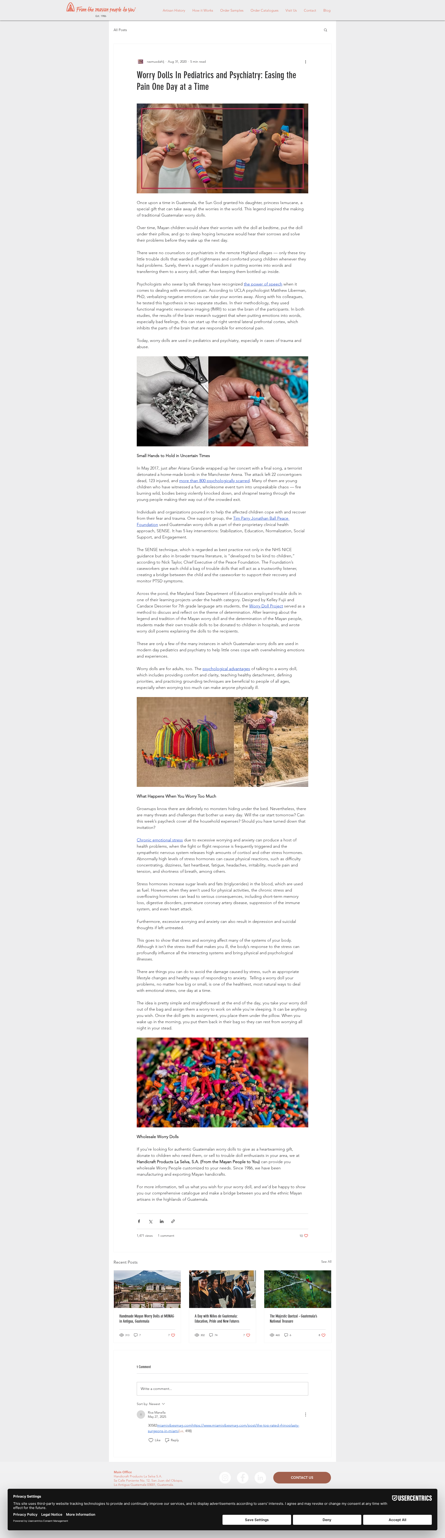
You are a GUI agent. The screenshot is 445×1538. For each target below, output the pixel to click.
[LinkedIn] (260, 1477)
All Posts (120, 30)
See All (326, 1261)
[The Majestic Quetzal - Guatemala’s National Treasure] (297, 1289)
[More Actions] (305, 1414)
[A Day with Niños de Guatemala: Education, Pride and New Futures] (222, 1289)
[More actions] (305, 61)
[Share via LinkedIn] (161, 1221)
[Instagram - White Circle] (225, 1477)
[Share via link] (173, 1221)
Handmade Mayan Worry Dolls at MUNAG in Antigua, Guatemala (146, 1319)
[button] (325, 30)
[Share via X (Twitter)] (150, 1221)
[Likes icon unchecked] (151, 1440)
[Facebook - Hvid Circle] (242, 1477)
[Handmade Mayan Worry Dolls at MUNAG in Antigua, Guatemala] (147, 1289)
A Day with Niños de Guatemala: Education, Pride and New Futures (217, 1319)
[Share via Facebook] (139, 1221)
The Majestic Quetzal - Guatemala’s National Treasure (293, 1319)
